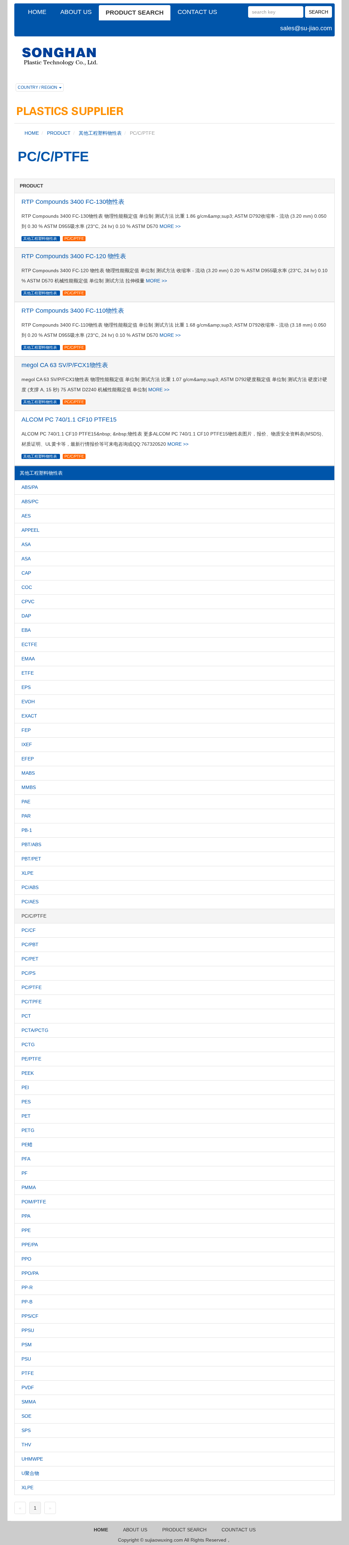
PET (26, 1116)
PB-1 (26, 830)
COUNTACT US (239, 1529)
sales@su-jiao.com (306, 28)
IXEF (26, 744)
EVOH (28, 701)
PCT (26, 1016)
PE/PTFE (31, 1059)
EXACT (29, 716)
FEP (26, 730)
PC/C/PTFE (74, 238)
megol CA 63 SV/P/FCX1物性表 (64, 365)
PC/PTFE (31, 987)
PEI (25, 1087)
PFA (25, 1159)
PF (24, 1173)
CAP (26, 573)
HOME (37, 12)
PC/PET (30, 958)
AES (26, 516)
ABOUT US (76, 12)
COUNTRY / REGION (38, 87)
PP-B (26, 1301)
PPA (25, 1216)
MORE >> (170, 226)
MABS (28, 773)
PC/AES (30, 901)
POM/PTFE (33, 1201)
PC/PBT (30, 944)
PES (26, 1101)
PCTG (28, 1044)
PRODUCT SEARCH (135, 12)
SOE (26, 1416)
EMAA (28, 658)
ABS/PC (30, 501)
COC (26, 587)
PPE (26, 1230)
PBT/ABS (31, 844)
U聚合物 (30, 1473)
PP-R (27, 1287)
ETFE (27, 673)
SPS (26, 1430)
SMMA (28, 1401)
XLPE (27, 873)
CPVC (27, 601)
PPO (26, 1259)
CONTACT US (197, 12)
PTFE (27, 1373)
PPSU (27, 1330)
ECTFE (29, 644)
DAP (26, 616)
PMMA (28, 1187)
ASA (26, 544)
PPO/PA (30, 1273)
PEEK (27, 1073)
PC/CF (28, 930)
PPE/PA (29, 1244)
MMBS (28, 787)
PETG (27, 1130)
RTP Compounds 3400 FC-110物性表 (72, 310)
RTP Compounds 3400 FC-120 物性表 (73, 256)
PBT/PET (31, 858)
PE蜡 (26, 1144)
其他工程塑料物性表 (100, 133)
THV (26, 1444)
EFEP (27, 758)
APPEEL (30, 530)
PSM (26, 1344)
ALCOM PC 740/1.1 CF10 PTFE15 (69, 419)
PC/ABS (30, 887)
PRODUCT (59, 133)
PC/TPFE (31, 1001)
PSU (26, 1359)
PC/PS (28, 973)
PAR (26, 816)
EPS (26, 687)
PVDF (27, 1387)
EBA (26, 630)
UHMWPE (32, 1459)
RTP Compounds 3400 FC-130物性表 (72, 201)
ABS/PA (29, 487)
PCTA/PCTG (34, 1030)
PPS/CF (30, 1316)
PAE (25, 801)
